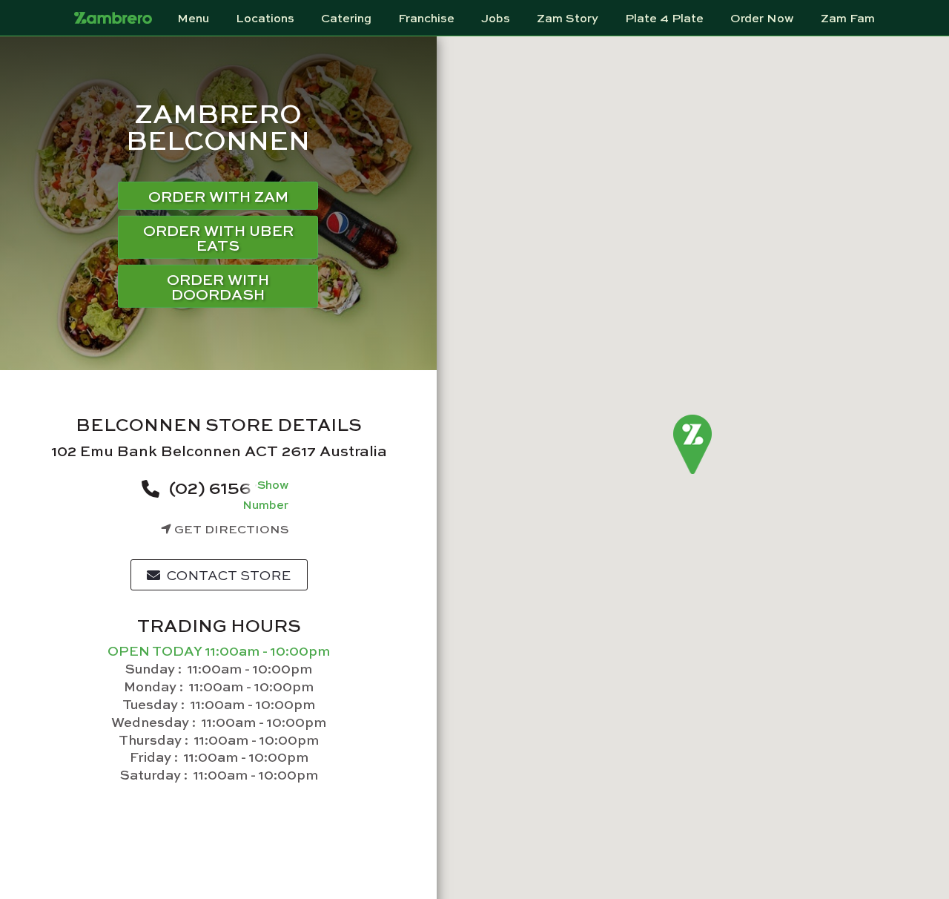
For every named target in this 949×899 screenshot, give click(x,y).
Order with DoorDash (218, 286)
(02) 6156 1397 (230, 486)
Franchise (426, 18)
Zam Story (567, 18)
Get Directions (230, 528)
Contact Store (227, 574)
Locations (265, 18)
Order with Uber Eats (218, 237)
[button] (692, 444)
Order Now (762, 18)
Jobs (495, 18)
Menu (193, 18)
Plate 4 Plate (664, 18)
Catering (346, 18)
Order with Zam (218, 195)
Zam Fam (848, 18)
